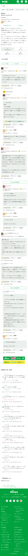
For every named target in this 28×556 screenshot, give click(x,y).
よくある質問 (10, 9)
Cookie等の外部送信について (16, 496)
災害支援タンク (18, 511)
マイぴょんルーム (19, 548)
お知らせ (17, 551)
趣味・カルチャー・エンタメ (7, 514)
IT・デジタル (5, 513)
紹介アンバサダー (5, 536)
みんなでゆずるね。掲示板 (20, 519)
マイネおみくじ (18, 543)
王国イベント (18, 546)
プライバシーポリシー (5, 496)
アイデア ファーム (6, 517)
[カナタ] (2, 68)
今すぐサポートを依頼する (7, 539)
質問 (3, 9)
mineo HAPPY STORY (20, 539)
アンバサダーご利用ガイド (7, 542)
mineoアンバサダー (6, 534)
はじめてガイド (7, 494)
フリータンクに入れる (19, 508)
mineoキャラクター (6, 532)
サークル (4, 525)
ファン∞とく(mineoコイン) (21, 541)
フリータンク (18, 506)
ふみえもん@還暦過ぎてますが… (10, 233)
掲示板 (3, 511)
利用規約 (22, 494)
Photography (18, 532)
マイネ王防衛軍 (19, 529)
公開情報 (4, 527)
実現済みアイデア (5, 520)
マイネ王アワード (19, 536)
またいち (6, 147)
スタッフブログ (5, 522)
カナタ (5, 67)
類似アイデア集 (5, 518)
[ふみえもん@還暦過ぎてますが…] (2, 233)
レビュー (17, 521)
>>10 (5, 342)
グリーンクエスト (5, 549)
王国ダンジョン (19, 527)
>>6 (5, 295)
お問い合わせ (16, 494)
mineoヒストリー (19, 534)
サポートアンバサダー (20, 9)
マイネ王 (4, 530)
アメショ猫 (7, 21)
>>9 (5, 219)
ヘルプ (12, 494)
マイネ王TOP (5, 506)
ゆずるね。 (18, 516)
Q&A (4, 6)
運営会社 (25, 496)
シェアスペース (19, 513)
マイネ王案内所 (5, 547)
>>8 (5, 193)
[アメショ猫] (2, 22)
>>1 (5, 102)
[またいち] (2, 148)
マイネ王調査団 (5, 544)
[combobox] (7, 63)
